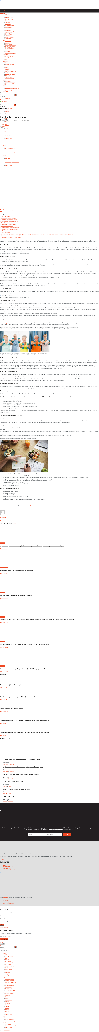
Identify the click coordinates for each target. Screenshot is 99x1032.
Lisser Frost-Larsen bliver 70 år (13, 781)
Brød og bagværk (9, 56)
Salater (7, 121)
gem (5, 214)
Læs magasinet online (8, 866)
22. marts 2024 (4, 687)
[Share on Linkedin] (0, 211)
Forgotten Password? (5, 927)
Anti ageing (8, 24)
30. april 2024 (4, 699)
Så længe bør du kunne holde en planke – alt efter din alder (21, 759)
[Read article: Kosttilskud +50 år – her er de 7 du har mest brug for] (49, 558)
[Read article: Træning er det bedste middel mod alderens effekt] (49, 582)
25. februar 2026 (4, 647)
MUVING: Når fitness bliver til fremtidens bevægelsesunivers (21, 774)
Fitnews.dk (5, 897)
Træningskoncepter (10, 53)
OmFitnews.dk (9, 158)
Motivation (8, 30)
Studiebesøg (8, 84)
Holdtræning (8, 27)
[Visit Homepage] (2, 1)
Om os (4, 85)
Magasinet (5, 79)
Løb (6, 20)
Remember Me (5, 921)
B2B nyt (4, 865)
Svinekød (7, 75)
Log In (2, 942)
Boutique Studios (9, 68)
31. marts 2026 (4, 598)
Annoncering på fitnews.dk (9, 870)
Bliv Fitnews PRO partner (11, 83)
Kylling (7, 111)
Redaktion (3, 123)
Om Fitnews (5, 900)
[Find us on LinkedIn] (1, 13)
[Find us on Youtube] (4, 13)
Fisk (6, 101)
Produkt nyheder (9, 64)
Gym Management (10, 74)
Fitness (7, 14)
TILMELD (67, 834)
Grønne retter (8, 108)
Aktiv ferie (8, 38)
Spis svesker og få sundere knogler (11, 685)
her (30, 505)
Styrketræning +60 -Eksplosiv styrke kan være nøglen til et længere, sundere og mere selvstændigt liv (32, 546)
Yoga (6, 37)
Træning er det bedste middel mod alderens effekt (16, 595)
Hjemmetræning (9, 25)
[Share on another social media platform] (0, 213)
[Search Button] (0, 92)
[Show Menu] (0, 99)
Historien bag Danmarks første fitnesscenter (17, 789)
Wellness (7, 35)
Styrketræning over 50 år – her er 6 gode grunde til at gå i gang (23, 767)
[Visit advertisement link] (24, 9)
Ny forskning (8, 32)
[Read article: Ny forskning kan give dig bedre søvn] (49, 703)
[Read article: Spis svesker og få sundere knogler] (49, 680)
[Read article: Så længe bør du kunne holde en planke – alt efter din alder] (51, 749)
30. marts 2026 (4, 622)
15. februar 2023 (4, 723)
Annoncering (6, 902)
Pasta (6, 118)
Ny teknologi (8, 49)
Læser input (8, 165)
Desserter (7, 58)
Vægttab (7, 22)
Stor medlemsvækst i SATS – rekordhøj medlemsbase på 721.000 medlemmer (24, 720)
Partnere (5, 80)
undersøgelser (6, 323)
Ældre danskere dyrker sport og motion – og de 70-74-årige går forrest (22, 669)
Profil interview (9, 33)
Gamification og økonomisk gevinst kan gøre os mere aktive (18, 697)
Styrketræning (9, 19)
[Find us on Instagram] (3, 13)
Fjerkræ (7, 61)
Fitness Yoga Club (8, 796)
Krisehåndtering (9, 48)
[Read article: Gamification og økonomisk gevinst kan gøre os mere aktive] (49, 692)
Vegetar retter (9, 77)
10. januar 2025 (4, 711)
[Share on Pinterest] (1, 211)
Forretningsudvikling (10, 71)
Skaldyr (7, 125)
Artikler (5, 10)
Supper (7, 74)
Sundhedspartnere (10, 82)
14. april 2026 (4, 573)
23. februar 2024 (4, 735)
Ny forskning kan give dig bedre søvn (11, 708)
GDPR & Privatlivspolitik (8, 903)
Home (1, 114)
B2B (4, 61)
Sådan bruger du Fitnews (12, 162)
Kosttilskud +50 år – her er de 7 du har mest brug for (16, 570)
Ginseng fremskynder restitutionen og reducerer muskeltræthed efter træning (24, 732)
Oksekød (7, 115)
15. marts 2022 (3, 124)
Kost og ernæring (9, 37)
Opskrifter (5, 91)
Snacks (7, 128)
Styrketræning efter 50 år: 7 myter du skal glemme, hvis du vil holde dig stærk (24, 644)
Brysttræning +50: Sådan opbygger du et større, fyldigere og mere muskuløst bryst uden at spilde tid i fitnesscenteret (37, 620)
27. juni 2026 (4, 549)
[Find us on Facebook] (0, 13)
